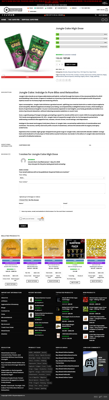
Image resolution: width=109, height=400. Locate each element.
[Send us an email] (11, 15)
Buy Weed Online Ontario (65, 358)
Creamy (81, 74)
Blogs (3, 308)
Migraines (43, 377)
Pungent (36, 383)
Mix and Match (6, 317)
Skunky (49, 383)
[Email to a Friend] (63, 80)
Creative (37, 360)
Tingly (91, 76)
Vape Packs (92, 72)
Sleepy (31, 385)
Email (65, 203)
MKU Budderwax (32, 266)
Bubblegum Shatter (96, 266)
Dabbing (43, 360)
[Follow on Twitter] (9, 15)
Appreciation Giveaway (9, 304)
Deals (31, 8)
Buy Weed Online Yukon (64, 377)
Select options (11, 284)
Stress (46, 385)
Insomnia (42, 374)
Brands (65, 72)
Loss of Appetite (34, 377)
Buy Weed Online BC (63, 375)
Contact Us (5, 311)
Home (3, 20)
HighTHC (31, 372)
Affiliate (4, 301)
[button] (95, 15)
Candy (38, 358)
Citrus (31, 360)
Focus (44, 366)
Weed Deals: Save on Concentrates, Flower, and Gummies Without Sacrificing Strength (12, 356)
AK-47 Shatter (53, 266)
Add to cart (71, 64)
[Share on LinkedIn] (69, 80)
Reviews (4, 321)
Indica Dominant (47, 372)
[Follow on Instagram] (4, 15)
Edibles (74, 8)
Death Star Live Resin (11, 266)
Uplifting (96, 76)
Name (21, 203)
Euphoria (99, 74)
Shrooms (33, 11)
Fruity (49, 366)
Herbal (50, 369)
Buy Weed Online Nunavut (65, 369)
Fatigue (38, 366)
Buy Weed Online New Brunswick (67, 366)
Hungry (38, 372)
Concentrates (62, 8)
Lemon (48, 374)
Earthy (94, 74)
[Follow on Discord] (13, 15)
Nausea (42, 380)
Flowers (49, 8)
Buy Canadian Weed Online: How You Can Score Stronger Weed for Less (13, 365)
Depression (88, 74)
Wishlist (4, 334)
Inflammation (60, 76)
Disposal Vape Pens (30, 20)
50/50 (30, 352)
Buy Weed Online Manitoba (65, 372)
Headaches (43, 369)
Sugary (82, 76)
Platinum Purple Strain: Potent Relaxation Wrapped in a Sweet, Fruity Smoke (12, 380)
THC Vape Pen (85, 8)
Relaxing (77, 76)
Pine (47, 380)
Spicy (40, 385)
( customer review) (69, 55)
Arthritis (31, 355)
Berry (37, 355)
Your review (23, 182)
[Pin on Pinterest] (66, 80)
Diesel (39, 363)
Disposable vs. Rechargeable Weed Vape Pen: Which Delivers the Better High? (12, 372)
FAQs (3, 314)
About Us (4, 298)
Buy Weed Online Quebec (65, 352)
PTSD (30, 383)
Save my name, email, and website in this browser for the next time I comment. (47, 211)
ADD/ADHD (37, 352)
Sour (36, 385)
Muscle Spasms (69, 76)
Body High (62, 74)
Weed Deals (5, 331)
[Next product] (103, 19)
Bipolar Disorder (45, 355)
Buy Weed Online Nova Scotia (66, 355)
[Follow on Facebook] (2, 15)
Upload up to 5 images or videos (29, 197)
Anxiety (44, 352)
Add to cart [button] (75, 282)
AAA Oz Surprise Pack (75, 266)
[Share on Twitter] (60, 80)
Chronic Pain (69, 74)
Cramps (76, 74)
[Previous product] (106, 19)
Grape (31, 369)
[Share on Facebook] (57, 80)
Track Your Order (7, 327)
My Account (5, 324)
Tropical (36, 388)
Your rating (22, 175)
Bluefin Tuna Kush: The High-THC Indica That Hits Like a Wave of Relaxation (13, 388)
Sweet (87, 76)
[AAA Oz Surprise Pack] (75, 249)
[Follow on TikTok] (6, 15)
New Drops (39, 8)
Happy (105, 74)
